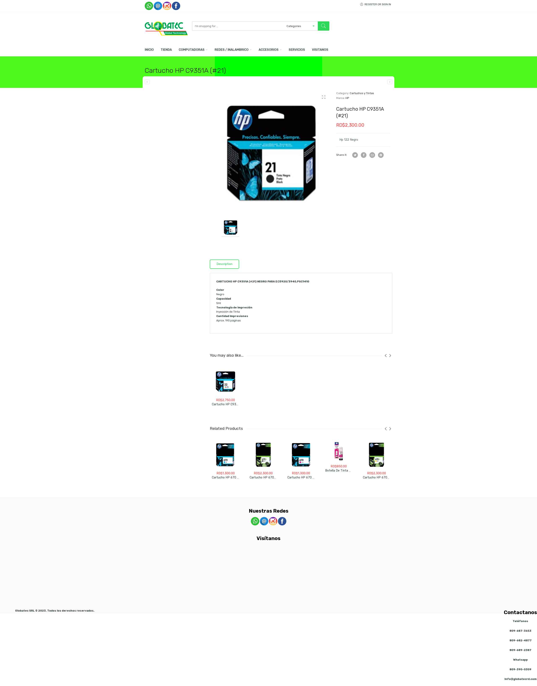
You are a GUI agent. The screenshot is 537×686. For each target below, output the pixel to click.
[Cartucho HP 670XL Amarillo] (376, 454)
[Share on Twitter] (355, 155)
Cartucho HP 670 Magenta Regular (311, 477)
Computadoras (192, 50)
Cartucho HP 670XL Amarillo (383, 477)
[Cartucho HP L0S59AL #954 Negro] (147, 82)
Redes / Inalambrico (232, 50)
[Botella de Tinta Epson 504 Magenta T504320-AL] (338, 451)
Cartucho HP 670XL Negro (268, 477)
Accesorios (269, 50)
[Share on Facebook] (363, 155)
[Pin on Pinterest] (381, 155)
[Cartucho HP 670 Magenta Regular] (301, 454)
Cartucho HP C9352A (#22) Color (235, 404)
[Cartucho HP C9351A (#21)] (270, 151)
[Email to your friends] (372, 155)
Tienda (166, 50)
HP (347, 98)
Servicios (297, 50)
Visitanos (320, 50)
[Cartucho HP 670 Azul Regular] (225, 454)
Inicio (149, 50)
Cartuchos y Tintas (362, 93)
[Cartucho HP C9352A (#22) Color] (389, 82)
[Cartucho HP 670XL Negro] (263, 454)
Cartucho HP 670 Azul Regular (233, 477)
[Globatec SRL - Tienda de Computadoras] (166, 28)
